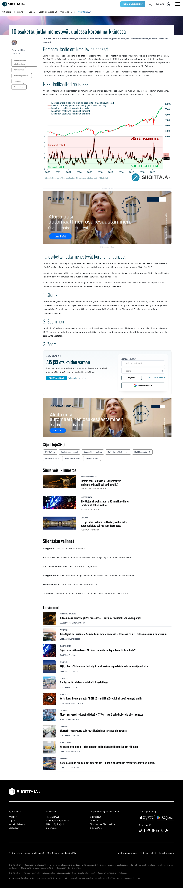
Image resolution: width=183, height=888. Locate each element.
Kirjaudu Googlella (145, 385)
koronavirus (19, 70)
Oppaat (12, 820)
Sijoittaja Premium (72, 458)
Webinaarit (95, 820)
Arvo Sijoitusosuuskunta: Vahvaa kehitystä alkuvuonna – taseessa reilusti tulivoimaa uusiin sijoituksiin (113, 634)
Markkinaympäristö (142, 452)
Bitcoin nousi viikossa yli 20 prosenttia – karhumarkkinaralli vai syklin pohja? (100, 618)
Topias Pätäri (65, 719)
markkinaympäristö (21, 75)
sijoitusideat (19, 87)
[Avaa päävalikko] (177, 4)
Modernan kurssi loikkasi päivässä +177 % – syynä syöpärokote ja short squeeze (101, 714)
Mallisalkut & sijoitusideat (118, 452)
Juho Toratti (65, 687)
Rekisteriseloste (166, 853)
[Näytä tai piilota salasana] (162, 371)
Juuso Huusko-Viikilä (68, 623)
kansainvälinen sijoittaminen (20, 62)
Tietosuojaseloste (148, 853)
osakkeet (17, 81)
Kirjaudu (131, 378)
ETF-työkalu (50, 452)
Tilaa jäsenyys (52, 817)
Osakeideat (14, 828)
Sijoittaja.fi (65, 655)
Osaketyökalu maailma (93, 452)
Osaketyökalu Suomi (69, 452)
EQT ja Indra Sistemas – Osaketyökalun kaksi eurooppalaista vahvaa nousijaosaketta (104, 666)
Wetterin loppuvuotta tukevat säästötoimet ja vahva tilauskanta (93, 730)
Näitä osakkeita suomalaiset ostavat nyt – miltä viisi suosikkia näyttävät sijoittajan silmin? (107, 763)
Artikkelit (13, 817)
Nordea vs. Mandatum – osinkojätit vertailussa (84, 682)
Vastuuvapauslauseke (128, 853)
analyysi (84, 518)
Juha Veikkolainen (67, 703)
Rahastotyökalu (92, 458)
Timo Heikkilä (18, 50)
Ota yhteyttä (52, 828)
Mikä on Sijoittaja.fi (55, 824)
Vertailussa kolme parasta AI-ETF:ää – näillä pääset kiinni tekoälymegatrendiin (101, 698)
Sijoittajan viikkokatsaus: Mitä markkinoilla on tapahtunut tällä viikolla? (98, 650)
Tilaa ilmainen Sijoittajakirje (102, 824)
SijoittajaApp (96, 828)
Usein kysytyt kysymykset (58, 820)
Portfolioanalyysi (52, 458)
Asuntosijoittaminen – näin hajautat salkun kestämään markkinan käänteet (99, 746)
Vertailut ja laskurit (17, 824)
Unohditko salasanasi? (157, 378)
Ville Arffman (66, 639)
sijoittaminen (86, 497)
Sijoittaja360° (96, 817)
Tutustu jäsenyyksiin (77, 378)
